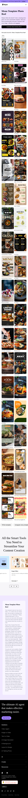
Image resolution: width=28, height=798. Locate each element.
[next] (16, 586)
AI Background (6, 743)
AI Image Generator (7, 740)
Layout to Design (7, 747)
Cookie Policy (10, 794)
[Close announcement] (26, 1)
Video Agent (5, 729)
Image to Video (6, 732)
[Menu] (26, 5)
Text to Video (6, 736)
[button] (14, 26)
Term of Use (17, 794)
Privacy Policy (4, 794)
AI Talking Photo (7, 751)
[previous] (11, 586)
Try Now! (23, 1)
